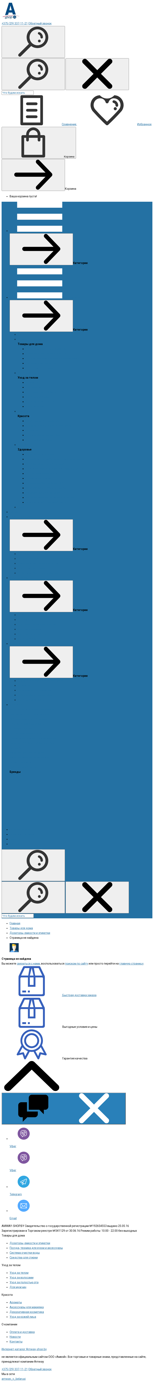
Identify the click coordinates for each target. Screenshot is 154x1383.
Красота (23, 411)
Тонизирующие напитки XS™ (44, 483)
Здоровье (24, 444)
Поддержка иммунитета (42, 473)
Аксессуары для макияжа (43, 420)
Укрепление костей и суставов (46, 487)
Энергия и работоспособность (46, 502)
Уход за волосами (38, 396)
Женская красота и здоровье (45, 463)
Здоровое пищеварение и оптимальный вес (55, 468)
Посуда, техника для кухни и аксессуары (52, 358)
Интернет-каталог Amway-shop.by (24, 1349)
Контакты (16, 843)
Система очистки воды (41, 363)
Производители (20, 829)
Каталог (75, 297)
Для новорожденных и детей (45, 392)
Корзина (69, 156)
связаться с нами (28, 963)
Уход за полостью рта (40, 401)
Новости (23, 507)
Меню (74, 230)
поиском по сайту (76, 963)
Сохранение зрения (39, 478)
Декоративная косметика (43, 435)
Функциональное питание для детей (50, 497)
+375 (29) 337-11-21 (15, 23)
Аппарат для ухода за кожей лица (48, 425)
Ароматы (32, 382)
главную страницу (131, 963)
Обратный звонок (40, 23)
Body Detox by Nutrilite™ (41, 454)
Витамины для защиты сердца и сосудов (53, 459)
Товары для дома (29, 339)
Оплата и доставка (22, 834)
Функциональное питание (43, 492)
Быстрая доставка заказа (79, 995)
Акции (22, 334)
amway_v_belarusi (14, 1378)
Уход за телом (27, 372)
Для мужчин (34, 387)
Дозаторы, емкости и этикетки (46, 348)
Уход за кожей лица (39, 439)
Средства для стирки (40, 368)
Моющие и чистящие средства (46, 353)
